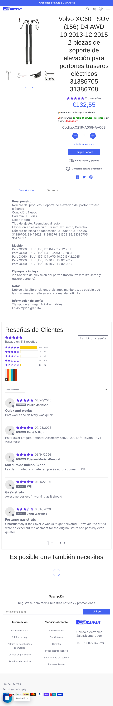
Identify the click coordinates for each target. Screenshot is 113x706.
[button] (88, 9)
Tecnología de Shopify (14, 689)
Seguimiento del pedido (56, 657)
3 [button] (56, 543)
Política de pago (19, 637)
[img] (25, 400)
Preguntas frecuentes (56, 650)
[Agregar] (93, 136)
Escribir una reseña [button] (93, 338)
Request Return (56, 664)
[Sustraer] (75, 136)
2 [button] (52, 543)
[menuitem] (88, 9)
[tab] (26, 190)
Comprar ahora (84, 152)
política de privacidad (20, 654)
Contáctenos (56, 637)
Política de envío (19, 630)
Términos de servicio (20, 661)
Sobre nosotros (56, 630)
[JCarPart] (12, 9)
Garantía (56, 644)
